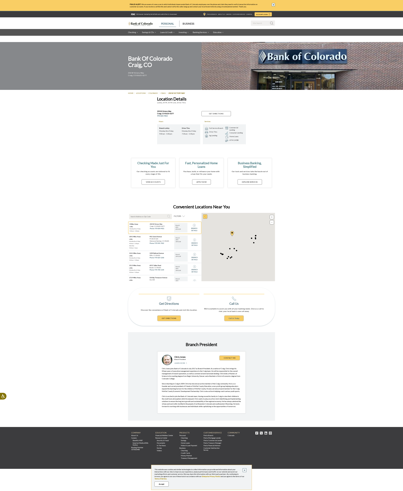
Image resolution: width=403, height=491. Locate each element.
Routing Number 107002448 (137, 448)
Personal (167, 23)
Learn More (180, 363)
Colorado (153, 93)
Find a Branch (212, 14)
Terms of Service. (160, 479)
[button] (232, 234)
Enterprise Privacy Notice (211, 476)
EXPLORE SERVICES (250, 182)
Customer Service (239, 14)
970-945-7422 (159, 243)
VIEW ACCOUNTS (153, 182)
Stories (159, 448)
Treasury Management (189, 458)
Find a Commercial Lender (212, 440)
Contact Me (230, 358)
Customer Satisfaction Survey (211, 449)
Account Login (262, 14)
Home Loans (185, 443)
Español (249, 14)
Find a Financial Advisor (211, 445)
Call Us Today (234, 318)
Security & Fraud (163, 440)
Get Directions (216, 114)
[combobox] (260, 23)
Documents (161, 443)
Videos (159, 450)
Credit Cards (185, 453)
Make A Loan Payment (189, 445)
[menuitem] (167, 23)
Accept (161, 484)
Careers (228, 14)
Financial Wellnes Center (164, 435)
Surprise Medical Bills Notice (140, 444)
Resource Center (161, 438)
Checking (184, 438)
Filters (177, 216)
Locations (141, 93)
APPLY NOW (201, 182)
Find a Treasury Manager (212, 443)
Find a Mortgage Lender (212, 438)
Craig (163, 93)
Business (188, 23)
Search (169, 216)
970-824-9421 (162, 116)
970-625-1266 (159, 257)
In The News (161, 445)
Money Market (186, 456)
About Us (221, 14)
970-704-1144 (159, 270)
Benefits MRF (138, 440)
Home (130, 93)
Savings (183, 440)
